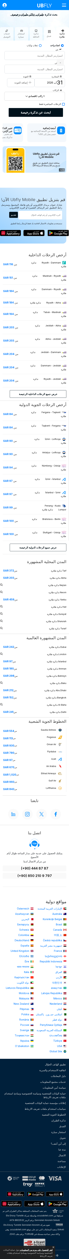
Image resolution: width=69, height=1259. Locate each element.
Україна (25, 1040)
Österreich (23, 908)
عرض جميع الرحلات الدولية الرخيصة (38, 547)
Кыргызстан (22, 977)
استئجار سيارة (58, 1132)
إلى (56, 63)
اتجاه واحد (55, 45)
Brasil (59, 924)
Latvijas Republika (52, 993)
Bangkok (56, 697)
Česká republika (53, 940)
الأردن (59, 977)
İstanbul (56, 661)
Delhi (58, 712)
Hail (58, 607)
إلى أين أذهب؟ (58, 1143)
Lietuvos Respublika (18, 987)
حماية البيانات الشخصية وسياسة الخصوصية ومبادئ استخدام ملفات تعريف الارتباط (35, 1095)
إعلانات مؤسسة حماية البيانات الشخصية (45, 1102)
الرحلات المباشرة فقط (50, 104)
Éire (27, 961)
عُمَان (60, 1009)
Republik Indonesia (51, 961)
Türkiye (58, 1040)
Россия (25, 1024)
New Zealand (22, 1003)
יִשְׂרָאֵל (59, 966)
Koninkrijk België (53, 919)
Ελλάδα (24, 956)
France (58, 950)
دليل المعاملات (58, 1075)
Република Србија (51, 1024)
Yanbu (57, 599)
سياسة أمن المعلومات (54, 1087)
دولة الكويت (23, 982)
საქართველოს (54, 956)
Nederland (56, 1003)
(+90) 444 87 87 (34, 868)
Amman (56, 668)
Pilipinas (25, 1009)
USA (60, 1046)
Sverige (25, 1030)
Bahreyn (56, 676)
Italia (27, 972)
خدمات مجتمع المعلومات (53, 1081)
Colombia (24, 934)
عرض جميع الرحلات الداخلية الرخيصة (38, 393)
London (56, 654)
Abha (58, 578)
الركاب (56, 90)
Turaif (57, 628)
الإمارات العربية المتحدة (50, 908)
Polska (25, 1014)
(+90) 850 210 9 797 (34, 876)
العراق (59, 972)
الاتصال (62, 1155)
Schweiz (24, 929)
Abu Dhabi (55, 690)
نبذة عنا (62, 1149)
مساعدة (62, 1161)
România (24, 1019)
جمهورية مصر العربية (51, 945)
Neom (57, 592)
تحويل (63, 1137)
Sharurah (56, 621)
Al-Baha (56, 705)
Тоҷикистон (22, 1035)
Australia (57, 913)
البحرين (25, 919)
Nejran (57, 585)
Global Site (56, 1051)
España (25, 945)
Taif (58, 570)
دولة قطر (57, 1019)
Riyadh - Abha (45, 302)
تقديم (13, 214)
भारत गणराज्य (23, 966)
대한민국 (57, 982)
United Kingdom (20, 950)
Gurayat (56, 614)
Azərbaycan (22, 913)
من (57, 49)
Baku (58, 683)
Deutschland (22, 940)
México (58, 998)
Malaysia (24, 998)
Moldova (24, 993)
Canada (58, 929)
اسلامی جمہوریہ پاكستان (49, 1014)
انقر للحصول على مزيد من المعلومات (36, 1250)
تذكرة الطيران (58, 1120)
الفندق (62, 1126)
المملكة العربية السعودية (50, 1030)
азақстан (57, 987)
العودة (25, 76)
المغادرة (55, 76)
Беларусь (23, 924)
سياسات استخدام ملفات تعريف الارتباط (45, 1108)
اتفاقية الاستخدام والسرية (52, 1070)
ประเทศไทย (56, 1035)
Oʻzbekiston (22, 1046)
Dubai (57, 647)
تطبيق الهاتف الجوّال (55, 1064)
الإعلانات (61, 1166)
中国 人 (58, 934)
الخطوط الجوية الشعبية (54, 1114)
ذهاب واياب (32, 45)
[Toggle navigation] (62, 5)
